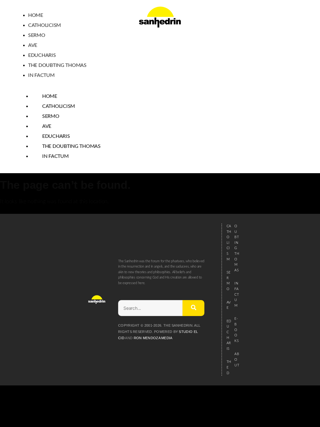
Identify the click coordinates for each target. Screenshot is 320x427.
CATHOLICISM (229, 242)
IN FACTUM (236, 294)
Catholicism (44, 25)
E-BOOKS (236, 329)
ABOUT (236, 359)
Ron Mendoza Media (153, 338)
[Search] (193, 308)
